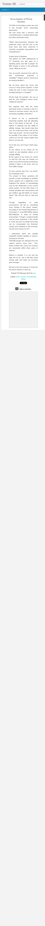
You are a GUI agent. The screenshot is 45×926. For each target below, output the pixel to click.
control (23, 276)
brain (18, 276)
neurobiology (31, 276)
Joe (34, 273)
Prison (23, 279)
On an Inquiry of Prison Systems (21, 20)
